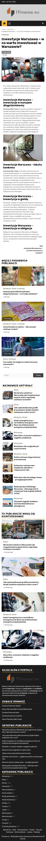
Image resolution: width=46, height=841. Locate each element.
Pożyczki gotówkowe (9, 826)
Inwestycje (5, 34)
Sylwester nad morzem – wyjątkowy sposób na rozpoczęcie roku (25, 468)
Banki (4, 779)
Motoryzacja (18, 432)
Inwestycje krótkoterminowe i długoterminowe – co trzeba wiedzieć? (20, 293)
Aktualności (7, 288)
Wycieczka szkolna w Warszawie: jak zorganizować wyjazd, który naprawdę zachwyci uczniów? (27, 396)
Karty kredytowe (7, 790)
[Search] (43, 23)
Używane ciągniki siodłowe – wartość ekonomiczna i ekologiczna (26, 503)
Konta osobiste (7, 793)
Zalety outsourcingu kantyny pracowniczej (16, 753)
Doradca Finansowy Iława (10, 712)
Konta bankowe (23, 830)
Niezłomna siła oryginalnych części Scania (16, 750)
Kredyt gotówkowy (8, 796)
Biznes (14, 288)
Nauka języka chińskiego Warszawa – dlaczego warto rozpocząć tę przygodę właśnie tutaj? (27, 490)
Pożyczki (5, 823)
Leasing (4, 806)
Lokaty (4, 810)
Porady (4, 820)
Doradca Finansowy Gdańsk (11, 706)
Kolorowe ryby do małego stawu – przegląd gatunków (28, 478)
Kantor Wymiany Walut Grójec (12, 719)
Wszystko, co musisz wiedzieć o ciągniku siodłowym (28, 437)
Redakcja (37, 832)
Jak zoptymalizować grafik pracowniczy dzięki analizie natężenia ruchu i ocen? (26, 410)
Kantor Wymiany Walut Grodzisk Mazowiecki (17, 709)
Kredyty (4, 803)
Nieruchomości (7, 816)
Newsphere (37, 836)
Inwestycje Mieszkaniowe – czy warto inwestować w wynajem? (33, 249)
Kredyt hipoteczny (8, 800)
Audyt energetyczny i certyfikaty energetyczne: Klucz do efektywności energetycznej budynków (26, 424)
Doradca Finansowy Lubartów (12, 716)
